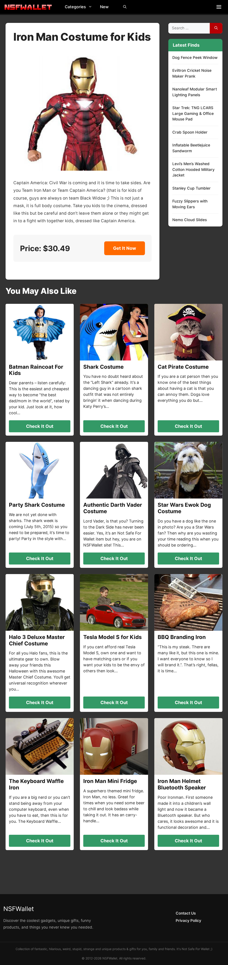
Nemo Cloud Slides (189, 220)
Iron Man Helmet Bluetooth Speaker (182, 784)
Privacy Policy (188, 920)
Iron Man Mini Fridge (110, 781)
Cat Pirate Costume (183, 367)
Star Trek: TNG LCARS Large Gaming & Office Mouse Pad (193, 113)
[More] (219, 7)
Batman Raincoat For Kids (36, 370)
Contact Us (186, 913)
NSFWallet (18, 909)
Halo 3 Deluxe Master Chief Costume (37, 640)
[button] (91, 7)
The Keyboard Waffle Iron (36, 784)
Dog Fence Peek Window (195, 57)
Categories (75, 6)
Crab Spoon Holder (190, 132)
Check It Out (39, 426)
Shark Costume (103, 367)
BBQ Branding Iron (182, 637)
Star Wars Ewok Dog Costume (184, 508)
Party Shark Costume (37, 505)
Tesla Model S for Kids (112, 637)
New (104, 6)
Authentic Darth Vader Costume (112, 508)
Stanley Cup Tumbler (191, 188)
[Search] (216, 28)
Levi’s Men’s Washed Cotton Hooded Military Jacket (193, 169)
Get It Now (124, 248)
